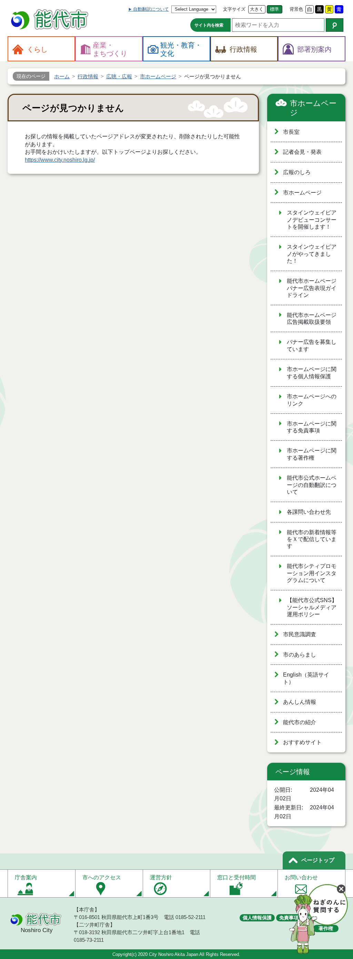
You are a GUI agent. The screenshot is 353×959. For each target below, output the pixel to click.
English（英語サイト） (306, 678)
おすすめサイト (302, 742)
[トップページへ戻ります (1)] (51, 20)
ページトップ (317, 860)
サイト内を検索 (208, 25)
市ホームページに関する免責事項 (311, 427)
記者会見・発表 (302, 152)
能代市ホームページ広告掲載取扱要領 (311, 318)
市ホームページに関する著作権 (311, 454)
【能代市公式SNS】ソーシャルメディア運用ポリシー (312, 607)
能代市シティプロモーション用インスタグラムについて (311, 573)
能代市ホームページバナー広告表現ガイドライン (311, 288)
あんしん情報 (299, 702)
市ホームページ (313, 108)
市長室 (291, 132)
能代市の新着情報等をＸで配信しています (311, 539)
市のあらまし (299, 655)
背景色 (296, 9)
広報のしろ (297, 172)
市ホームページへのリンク (311, 400)
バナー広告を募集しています (311, 345)
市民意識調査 (299, 634)
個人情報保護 (257, 917)
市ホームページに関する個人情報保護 (311, 372)
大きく (256, 9)
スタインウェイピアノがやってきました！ (311, 254)
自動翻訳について (151, 9)
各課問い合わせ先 (309, 512)
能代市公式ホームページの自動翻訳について (311, 485)
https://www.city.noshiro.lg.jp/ (60, 160)
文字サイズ (234, 9)
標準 (274, 9)
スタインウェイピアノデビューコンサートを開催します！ (311, 220)
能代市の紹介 (299, 722)
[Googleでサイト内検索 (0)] (334, 25)
